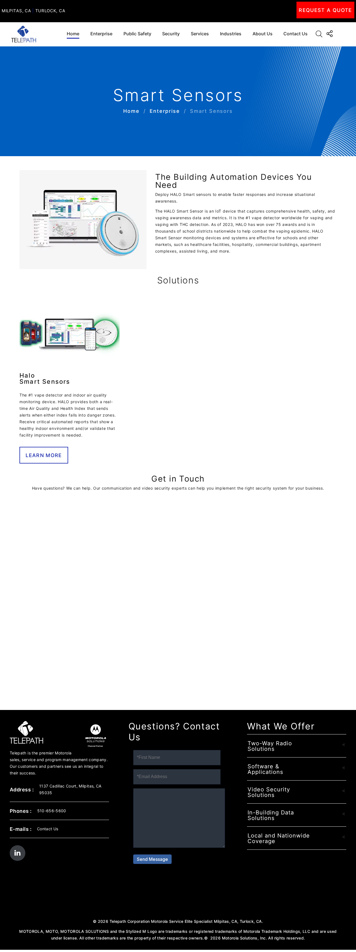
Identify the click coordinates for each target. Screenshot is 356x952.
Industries (230, 33)
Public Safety (137, 33)
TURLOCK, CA (50, 10)
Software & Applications (265, 769)
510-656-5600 (51, 810)
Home (73, 33)
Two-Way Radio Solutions (270, 746)
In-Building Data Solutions (271, 815)
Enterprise (101, 33)
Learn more (44, 455)
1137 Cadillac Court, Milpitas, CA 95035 (70, 789)
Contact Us (295, 33)
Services (200, 33)
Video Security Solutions (269, 792)
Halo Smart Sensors (44, 378)
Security (171, 33)
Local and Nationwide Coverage (279, 838)
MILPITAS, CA (16, 10)
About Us (263, 33)
